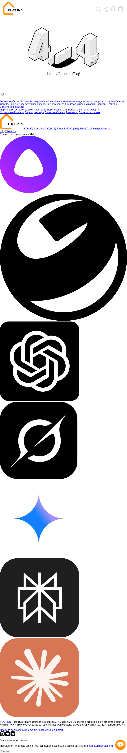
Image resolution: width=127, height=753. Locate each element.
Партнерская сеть (57, 109)
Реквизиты (72, 112)
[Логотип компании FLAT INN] (13, 8)
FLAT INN (5, 722)
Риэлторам (40, 109)
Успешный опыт (86, 104)
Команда (39, 112)
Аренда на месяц (83, 101)
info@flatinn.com (102, 128)
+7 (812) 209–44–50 (58, 128)
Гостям (4, 101)
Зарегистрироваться (12, 107)
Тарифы (56, 104)
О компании (7, 112)
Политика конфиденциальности (44, 730)
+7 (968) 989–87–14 (81, 128)
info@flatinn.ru (8, 131)
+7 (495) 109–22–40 (35, 128)
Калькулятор (69, 104)
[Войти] (98, 9)
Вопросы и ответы (104, 101)
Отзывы (60, 112)
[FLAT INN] (12, 128)
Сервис (29, 112)
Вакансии (50, 112)
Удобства (14, 101)
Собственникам (9, 104)
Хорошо (5, 751)
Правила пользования (13, 730)
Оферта (120, 101)
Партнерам (6, 109)
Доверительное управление (35, 104)
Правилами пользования (99, 745)
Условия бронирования (33, 101)
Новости (19, 112)
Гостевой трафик (23, 109)
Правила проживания (60, 101)
